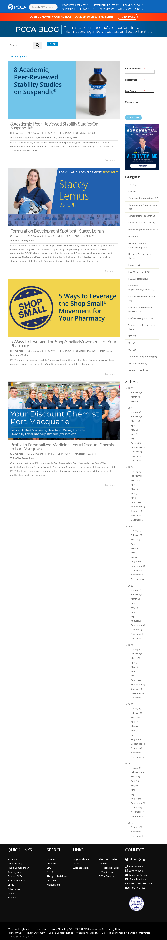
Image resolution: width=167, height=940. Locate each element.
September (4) (138, 506)
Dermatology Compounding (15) (143, 229)
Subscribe (133, 117)
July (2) (134, 616)
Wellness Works (81, 867)
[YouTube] (135, 859)
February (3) (136, 653)
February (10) (137, 772)
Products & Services (74, 5)
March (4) (135, 717)
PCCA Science (87, 8)
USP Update (69, 8)
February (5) (136, 535)
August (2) (136, 443)
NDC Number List (17, 880)
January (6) (136, 412)
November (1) (137, 456)
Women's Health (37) (138, 370)
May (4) (134, 667)
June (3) (134, 552)
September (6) (138, 566)
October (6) (136, 807)
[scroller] (161, 936)
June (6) (134, 730)
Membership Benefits (105, 5)
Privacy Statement (35, 932)
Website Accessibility (87, 932)
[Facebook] (131, 859)
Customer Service (138, 874)
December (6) (137, 757)
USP (75, 137)
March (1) (135, 396)
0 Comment (37, 133)
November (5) (137, 574)
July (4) (134, 438)
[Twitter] (127, 859)
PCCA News (106, 8)
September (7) (138, 743)
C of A (50, 872)
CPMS (11, 884)
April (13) (135, 781)
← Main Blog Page (17, 56)
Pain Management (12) (139, 272)
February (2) (136, 416)
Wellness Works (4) (137, 363)
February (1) (136, 392)
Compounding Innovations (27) (143, 198)
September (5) (138, 684)
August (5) (136, 561)
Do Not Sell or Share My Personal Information (126, 932)
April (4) (134, 425)
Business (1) (134, 191)
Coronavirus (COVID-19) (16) (141, 222)
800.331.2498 (136, 866)
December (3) (137, 519)
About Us (123, 8)
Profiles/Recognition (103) (140, 318)
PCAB (76, 863)
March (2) (135, 421)
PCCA (68, 132)
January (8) (136, 768)
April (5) (134, 484)
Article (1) (132, 184)
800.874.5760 (136, 870)
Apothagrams (15, 872)
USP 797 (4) (133, 343)
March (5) (135, 480)
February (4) (136, 475)
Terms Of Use (15, 932)
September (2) (138, 447)
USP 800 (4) (133, 349)
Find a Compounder (18, 867)
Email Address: (135, 68)
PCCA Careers (106, 876)
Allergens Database (57, 876)
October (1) (136, 451)
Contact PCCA (15, 876)
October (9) (136, 827)
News (11, 893)
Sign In (139, 8)
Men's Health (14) (136, 265)
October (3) (136, 629)
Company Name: (133, 102)
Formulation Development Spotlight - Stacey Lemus (57, 231)
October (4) (136, 511)
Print (53, 43)
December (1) (137, 460)
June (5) (134, 671)
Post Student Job (111, 867)
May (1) (134, 401)
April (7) (134, 721)
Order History (15, 863)
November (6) (137, 693)
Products (51, 863)
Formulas (52, 859)
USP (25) (132, 336)
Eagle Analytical (81, 859)
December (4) (137, 579)
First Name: (135, 80)
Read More (109, 160)
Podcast (12, 897)
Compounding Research (25, 137)
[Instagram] (140, 859)
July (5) (134, 497)
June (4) (134, 493)
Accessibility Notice (112, 929)
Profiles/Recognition (23, 240)
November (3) (137, 752)
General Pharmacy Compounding (55, 137)
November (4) (137, 831)
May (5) (134, 489)
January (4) (136, 530)
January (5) (136, 471)
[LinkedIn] (144, 859)
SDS (49, 867)
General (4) (133, 236)
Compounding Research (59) (142, 216)
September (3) (138, 803)
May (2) (134, 607)
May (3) (134, 429)
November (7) (137, 515)
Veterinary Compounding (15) (142, 356)
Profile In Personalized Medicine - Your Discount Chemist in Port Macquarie (62, 446)
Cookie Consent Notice (61, 932)
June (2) (134, 434)
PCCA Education (132, 5)
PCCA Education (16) (138, 278)
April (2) (134, 603)
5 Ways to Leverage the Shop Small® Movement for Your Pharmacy (63, 343)
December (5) (137, 836)
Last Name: (135, 91)
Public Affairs (14, 888)
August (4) (136, 502)
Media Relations (137, 879)
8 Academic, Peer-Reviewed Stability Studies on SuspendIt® (54, 125)
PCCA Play (13, 859)
